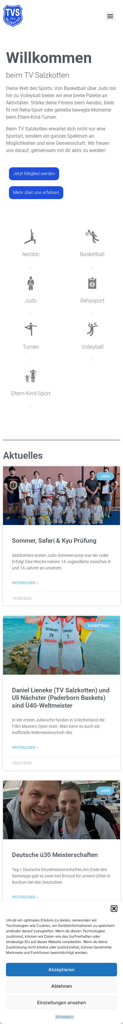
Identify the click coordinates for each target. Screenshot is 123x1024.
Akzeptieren (61, 969)
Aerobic (31, 254)
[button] (114, 909)
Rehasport (92, 300)
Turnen (31, 347)
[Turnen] (30, 329)
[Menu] (110, 16)
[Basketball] (92, 236)
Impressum (65, 1016)
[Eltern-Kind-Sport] (30, 375)
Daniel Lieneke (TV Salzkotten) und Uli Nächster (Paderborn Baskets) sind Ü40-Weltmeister (61, 698)
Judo (31, 300)
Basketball (92, 254)
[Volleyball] (92, 329)
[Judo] (30, 283)
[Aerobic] (30, 236)
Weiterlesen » (25, 583)
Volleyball (92, 347)
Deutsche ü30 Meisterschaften (55, 854)
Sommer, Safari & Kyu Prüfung (54, 540)
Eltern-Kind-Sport (31, 393)
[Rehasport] (92, 283)
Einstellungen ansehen (61, 1002)
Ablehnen (61, 986)
